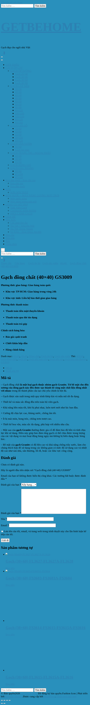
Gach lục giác (22, 149)
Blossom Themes (13, 696)
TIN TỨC (11, 219)
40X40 (79, 356)
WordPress (49, 696)
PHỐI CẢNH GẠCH (21, 213)
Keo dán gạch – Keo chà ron (21, 180)
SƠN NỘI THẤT (19, 192)
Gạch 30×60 (21, 79)
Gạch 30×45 (21, 76)
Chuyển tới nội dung (11, 2)
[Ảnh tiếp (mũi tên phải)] (4, 703)
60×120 (19, 110)
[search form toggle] (3, 250)
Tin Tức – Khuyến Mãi (22, 225)
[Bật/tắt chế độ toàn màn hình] (4, 700)
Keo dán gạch (17, 186)
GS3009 (5, 362)
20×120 (19, 140)
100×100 (19, 113)
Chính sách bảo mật (66, 696)
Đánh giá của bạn (11, 484)
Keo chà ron (16, 183)
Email (5, 525)
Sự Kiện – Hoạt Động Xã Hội (25, 231)
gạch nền (23, 359)
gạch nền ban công (39, 359)
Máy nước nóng (18, 198)
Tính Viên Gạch (18, 207)
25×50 (18, 161)
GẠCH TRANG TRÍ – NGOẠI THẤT (30, 152)
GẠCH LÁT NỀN (19, 86)
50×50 (18, 101)
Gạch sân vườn (62, 356)
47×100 (19, 174)
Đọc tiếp (10, 568)
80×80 (18, 107)
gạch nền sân (57, 359)
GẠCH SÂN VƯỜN (21, 143)
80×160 (19, 122)
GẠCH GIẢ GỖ (18, 125)
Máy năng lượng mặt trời (23, 201)
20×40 (18, 155)
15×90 (18, 134)
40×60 (18, 98)
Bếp (8, 240)
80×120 (19, 119)
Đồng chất (34, 356)
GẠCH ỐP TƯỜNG (20, 70)
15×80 (18, 131)
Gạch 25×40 (21, 73)
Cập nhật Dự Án (19, 222)
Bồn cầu (10, 234)
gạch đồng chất (9, 359)
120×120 (19, 116)
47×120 (19, 177)
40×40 (18, 92)
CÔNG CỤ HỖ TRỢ (17, 204)
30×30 (18, 89)
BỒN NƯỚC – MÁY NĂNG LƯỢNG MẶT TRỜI (32, 195)
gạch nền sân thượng (76, 359)
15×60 (18, 128)
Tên (4, 519)
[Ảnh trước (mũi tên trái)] (2, 703)
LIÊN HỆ (10, 216)
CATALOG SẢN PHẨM (23, 210)
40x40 (16, 356)
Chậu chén (11, 244)
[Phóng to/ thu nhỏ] (2, 700)
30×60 (18, 146)
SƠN (8, 189)
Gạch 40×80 (21, 82)
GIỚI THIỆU (12, 64)
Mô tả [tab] (9, 367)
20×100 (19, 137)
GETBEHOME (41, 27)
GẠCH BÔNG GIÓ (20, 165)
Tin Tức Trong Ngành (21, 228)
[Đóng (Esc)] (10, 700)
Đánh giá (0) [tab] (12, 370)
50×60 (18, 171)
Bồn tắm (10, 237)
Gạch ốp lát (47, 356)
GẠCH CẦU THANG (22, 168)
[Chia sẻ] (7, 700)
